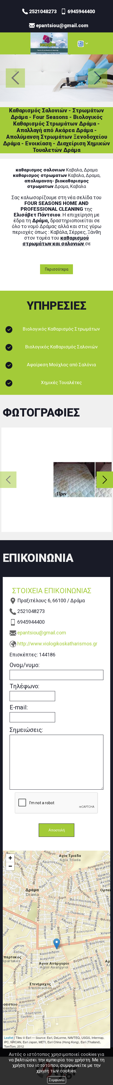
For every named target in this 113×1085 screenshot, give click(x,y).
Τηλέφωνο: (24, 686)
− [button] (10, 866)
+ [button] (10, 857)
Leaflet (8, 1037)
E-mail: (19, 707)
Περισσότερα (56, 269)
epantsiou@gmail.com (41, 633)
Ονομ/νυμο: (24, 665)
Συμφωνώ (56, 1080)
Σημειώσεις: (26, 729)
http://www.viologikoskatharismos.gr (57, 643)
